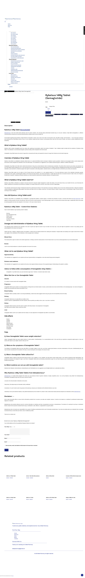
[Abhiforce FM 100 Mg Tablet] (53, 495)
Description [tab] (13, 122)
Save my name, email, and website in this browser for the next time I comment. (22, 445)
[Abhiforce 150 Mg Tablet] (13, 495)
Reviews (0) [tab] (18, 122)
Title (46, 107)
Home (5, 91)
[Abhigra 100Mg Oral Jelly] (73, 495)
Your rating (7, 426)
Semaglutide (25, 130)
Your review (7, 434)
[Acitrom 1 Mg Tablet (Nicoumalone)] (33, 474)
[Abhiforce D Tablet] (33, 495)
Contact (16, 538)
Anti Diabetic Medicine (74, 114)
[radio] (52, 106)
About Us (16, 534)
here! (12, 575)
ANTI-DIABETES (57, 114)
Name (5, 438)
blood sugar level (76, 198)
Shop (15, 536)
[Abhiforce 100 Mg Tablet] (13, 474)
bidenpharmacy (10, 91)
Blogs (15, 537)
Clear (48, 108)
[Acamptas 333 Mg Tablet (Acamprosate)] (73, 474)
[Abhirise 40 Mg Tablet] (53, 474)
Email (5, 441)
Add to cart (48, 112)
